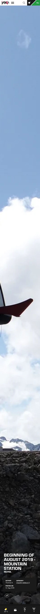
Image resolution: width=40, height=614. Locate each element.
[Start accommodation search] (35, 3)
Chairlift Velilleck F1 (23, 583)
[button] (24, 3)
